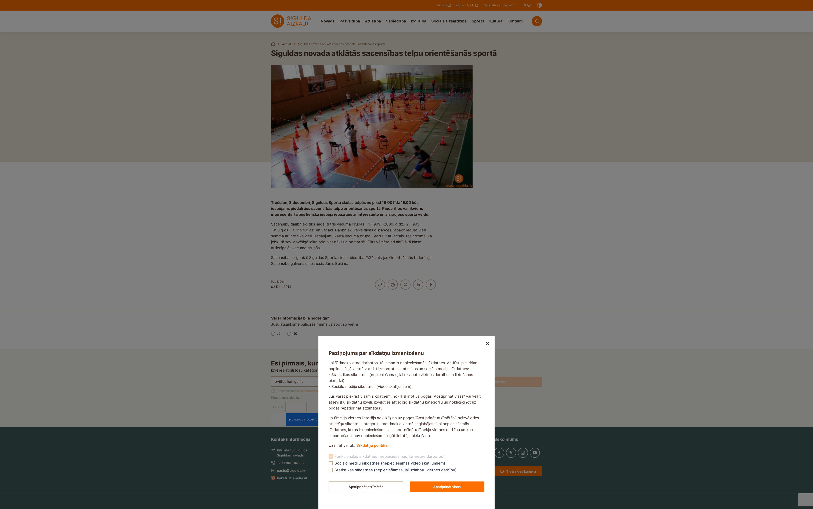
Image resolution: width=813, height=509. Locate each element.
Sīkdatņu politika (371, 445)
